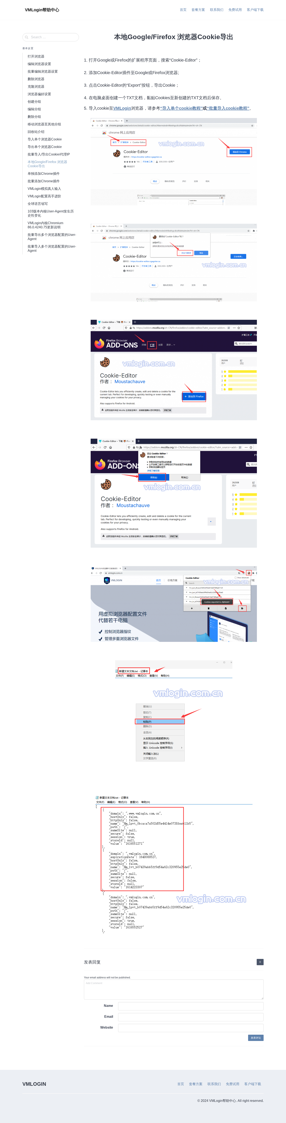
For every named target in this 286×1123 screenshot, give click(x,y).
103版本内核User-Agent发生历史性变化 (51, 213)
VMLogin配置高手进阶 (44, 196)
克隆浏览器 (36, 86)
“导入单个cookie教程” (181, 108)
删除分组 (34, 116)
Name (108, 1005)
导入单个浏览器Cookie (45, 139)
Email (108, 1016)
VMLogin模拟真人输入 (44, 188)
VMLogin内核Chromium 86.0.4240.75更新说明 (45, 225)
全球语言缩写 (38, 204)
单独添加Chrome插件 (44, 173)
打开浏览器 (36, 56)
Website (106, 1027)
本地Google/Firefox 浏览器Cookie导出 (47, 164)
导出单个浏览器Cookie (45, 147)
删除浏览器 (36, 79)
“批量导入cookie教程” (228, 108)
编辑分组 (34, 109)
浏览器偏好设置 (39, 94)
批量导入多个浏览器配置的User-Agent (52, 248)
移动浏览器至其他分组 (44, 124)
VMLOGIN (34, 1084)
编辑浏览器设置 (39, 64)
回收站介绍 (36, 132)
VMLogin (122, 108)
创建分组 (34, 101)
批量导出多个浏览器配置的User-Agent (52, 237)
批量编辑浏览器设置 (43, 71)
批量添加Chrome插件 (44, 181)
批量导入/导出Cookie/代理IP (49, 154)
